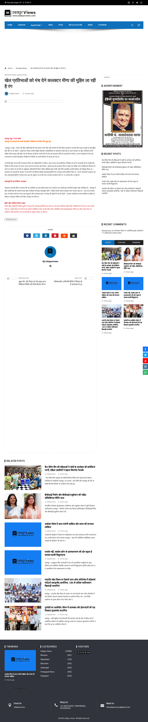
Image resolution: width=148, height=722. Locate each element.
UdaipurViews (11, 219)
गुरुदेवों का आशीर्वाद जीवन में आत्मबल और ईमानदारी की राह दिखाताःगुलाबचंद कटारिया (133, 322)
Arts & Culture (75, 25)
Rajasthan (36, 25)
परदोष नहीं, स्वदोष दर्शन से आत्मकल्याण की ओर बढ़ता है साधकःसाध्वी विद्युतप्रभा (132, 295)
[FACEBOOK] (27, 235)
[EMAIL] (73, 235)
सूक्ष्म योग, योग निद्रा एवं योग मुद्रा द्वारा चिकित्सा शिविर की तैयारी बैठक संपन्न (32, 281)
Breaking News (10, 75)
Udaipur (21, 25)
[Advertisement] (74, 49)
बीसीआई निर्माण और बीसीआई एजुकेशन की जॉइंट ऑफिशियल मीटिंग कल (133, 266)
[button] (15, 688)
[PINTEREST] (55, 235)
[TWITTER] (36, 235)
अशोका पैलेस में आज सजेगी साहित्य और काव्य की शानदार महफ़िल (110, 295)
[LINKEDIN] (45, 235)
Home (10, 25)
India (50, 25)
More (90, 25)
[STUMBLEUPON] (64, 236)
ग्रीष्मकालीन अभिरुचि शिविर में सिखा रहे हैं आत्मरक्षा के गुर (68, 281)
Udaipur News (22, 75)
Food (61, 25)
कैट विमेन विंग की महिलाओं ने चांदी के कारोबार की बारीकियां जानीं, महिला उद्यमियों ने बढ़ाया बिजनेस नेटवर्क (121, 161)
